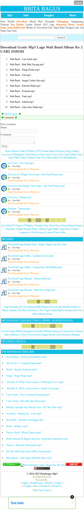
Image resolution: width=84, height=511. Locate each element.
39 (36, 326)
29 (36, 347)
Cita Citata (64, 154)
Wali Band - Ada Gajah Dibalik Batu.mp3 (29, 457)
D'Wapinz (28, 225)
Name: (4, 127)
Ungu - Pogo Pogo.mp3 (19, 375)
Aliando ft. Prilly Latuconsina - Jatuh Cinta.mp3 (32, 388)
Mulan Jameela (9, 310)
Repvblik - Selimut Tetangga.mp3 (25, 419)
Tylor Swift (27, 334)
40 (40, 326)
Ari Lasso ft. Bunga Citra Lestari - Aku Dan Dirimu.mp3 (35, 174)
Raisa (42, 229)
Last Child (6, 225)
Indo (26, 15)
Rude (52, 334)
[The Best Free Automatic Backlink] (74, 465)
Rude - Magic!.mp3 (17, 426)
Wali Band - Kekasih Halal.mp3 (25, 85)
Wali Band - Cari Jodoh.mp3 (23, 59)
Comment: (6, 134)
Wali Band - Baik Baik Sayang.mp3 (27, 64)
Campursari (24, 232)
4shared (48, 483)
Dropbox (56, 486)
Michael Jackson (52, 331)
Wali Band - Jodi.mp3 (20, 75)
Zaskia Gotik (34, 157)
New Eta (78, 310)
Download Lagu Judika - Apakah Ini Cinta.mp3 (31, 255)
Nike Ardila (59, 232)
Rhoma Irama (45, 314)
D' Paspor (17, 225)
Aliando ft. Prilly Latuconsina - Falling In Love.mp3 (35, 382)
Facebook (45, 486)
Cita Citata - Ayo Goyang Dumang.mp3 (28, 394)
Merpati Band (30, 229)
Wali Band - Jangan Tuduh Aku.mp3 (27, 80)
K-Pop (4, 331)
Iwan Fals (6, 154)
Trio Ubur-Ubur (52, 225)
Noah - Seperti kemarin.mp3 (21, 369)
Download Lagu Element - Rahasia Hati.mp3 (29, 278)
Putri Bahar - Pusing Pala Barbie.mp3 (26, 356)
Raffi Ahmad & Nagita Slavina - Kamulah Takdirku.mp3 (37, 438)
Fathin (23, 157)
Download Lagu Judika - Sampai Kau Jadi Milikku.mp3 (35, 267)
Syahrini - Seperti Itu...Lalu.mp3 (24, 413)
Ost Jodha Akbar (50, 157)
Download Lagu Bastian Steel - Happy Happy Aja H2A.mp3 (37, 244)
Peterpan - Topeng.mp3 (19, 208)
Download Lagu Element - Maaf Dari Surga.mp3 (31, 290)
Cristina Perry (68, 331)
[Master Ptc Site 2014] (43, 465)
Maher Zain (76, 154)
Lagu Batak (52, 229)
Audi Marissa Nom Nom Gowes (41, 154)
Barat (73, 15)
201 (51, 220)
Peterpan (59, 151)
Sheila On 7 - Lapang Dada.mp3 (23, 363)
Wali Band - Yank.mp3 (21, 96)
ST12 (39, 151)
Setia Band (48, 151)
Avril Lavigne (41, 334)
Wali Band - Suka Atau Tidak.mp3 (26, 107)
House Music (11, 151)
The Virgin (45, 310)
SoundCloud (36, 483)
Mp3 (9, 15)
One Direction (63, 334)
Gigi (10, 157)
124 (43, 220)
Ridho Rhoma (42, 306)
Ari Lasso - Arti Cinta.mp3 (21, 163)
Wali (16, 157)
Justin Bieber (16, 331)
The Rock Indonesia (28, 310)
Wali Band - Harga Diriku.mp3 (25, 69)
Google (27, 486)
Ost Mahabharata (68, 157)
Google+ (58, 483)
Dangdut (48, 15)
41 (43, 326)
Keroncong (56, 306)
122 (33, 220)
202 (56, 220)
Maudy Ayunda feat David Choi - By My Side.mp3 (34, 407)
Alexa (35, 486)
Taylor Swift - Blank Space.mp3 (23, 432)
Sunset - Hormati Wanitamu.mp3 (24, 445)
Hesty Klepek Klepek (71, 225)
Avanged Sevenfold (32, 331)
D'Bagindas (18, 154)
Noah (22, 151)
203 (61, 220)
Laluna (49, 232)
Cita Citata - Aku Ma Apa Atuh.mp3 (25, 400)
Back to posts (11, 113)
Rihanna (76, 334)
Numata (68, 310)
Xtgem (25, 483)
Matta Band (57, 310)
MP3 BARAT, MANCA (14, 341)
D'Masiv (31, 151)
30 (40, 347)
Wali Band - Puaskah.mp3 (22, 91)
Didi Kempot (38, 232)
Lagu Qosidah (11, 306)
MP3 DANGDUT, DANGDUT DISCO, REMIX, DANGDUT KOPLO (37, 320)
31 (43, 347)
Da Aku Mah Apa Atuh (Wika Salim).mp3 (28, 451)
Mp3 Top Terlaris (42, 490)
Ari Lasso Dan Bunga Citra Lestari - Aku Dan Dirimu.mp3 (36, 185)
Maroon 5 (16, 334)
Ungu (68, 151)
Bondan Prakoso (71, 306)
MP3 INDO (7, 239)
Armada (38, 225)
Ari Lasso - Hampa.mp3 (19, 197)
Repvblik (10, 229)
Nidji (19, 229)
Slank (75, 151)
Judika (75, 229)
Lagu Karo (65, 229)
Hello (35, 314)
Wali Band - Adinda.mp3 (22, 101)
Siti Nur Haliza (26, 306)
